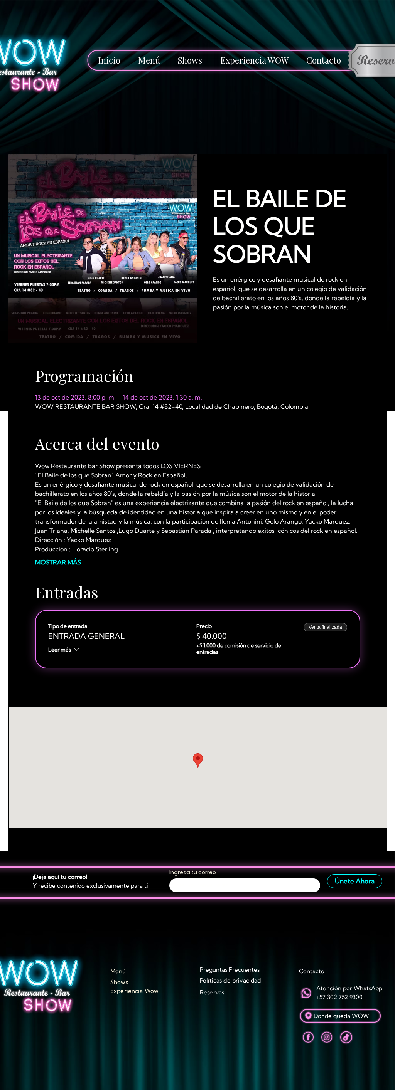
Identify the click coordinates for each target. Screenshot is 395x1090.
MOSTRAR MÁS (58, 562)
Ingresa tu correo (192, 872)
